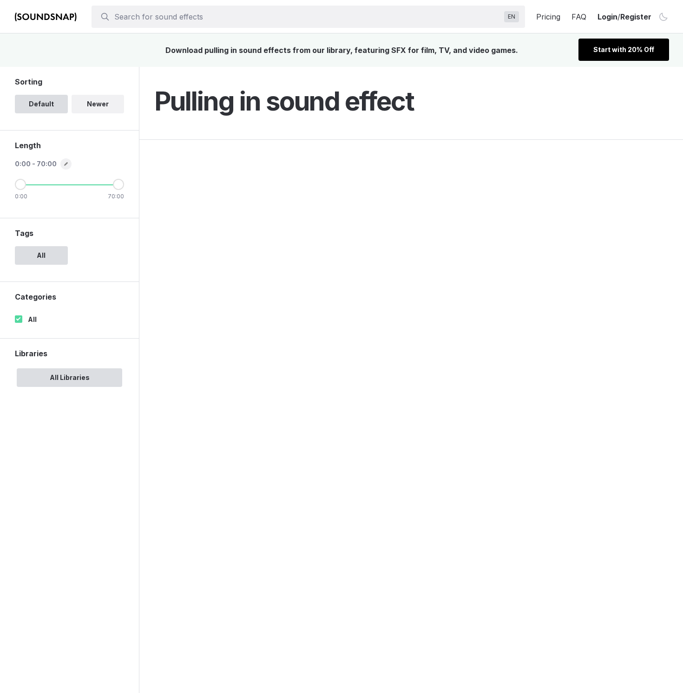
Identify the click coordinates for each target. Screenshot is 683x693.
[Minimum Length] (20, 184)
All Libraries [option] (70, 377)
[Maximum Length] (118, 184)
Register (635, 16)
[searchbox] (307, 16)
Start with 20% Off (623, 49)
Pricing (548, 16)
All (32, 319)
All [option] (41, 255)
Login (607, 16)
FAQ (578, 16)
